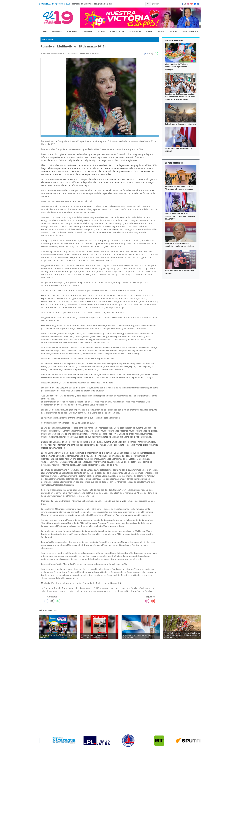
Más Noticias (47, 610)
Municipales (71, 32)
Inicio (44, 32)
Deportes (101, 32)
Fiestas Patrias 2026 (190, 32)
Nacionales (57, 32)
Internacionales (117, 32)
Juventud (173, 32)
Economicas (87, 32)
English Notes (135, 32)
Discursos (47, 39)
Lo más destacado (174, 162)
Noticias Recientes (174, 40)
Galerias (160, 32)
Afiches (149, 32)
